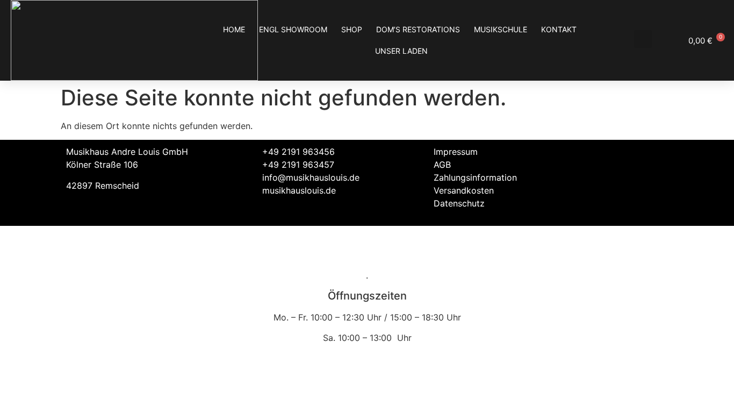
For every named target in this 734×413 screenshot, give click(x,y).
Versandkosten (464, 190)
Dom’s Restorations (418, 29)
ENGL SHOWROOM (293, 29)
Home (234, 29)
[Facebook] (624, 158)
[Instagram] (654, 158)
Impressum (456, 151)
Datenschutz (459, 203)
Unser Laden (401, 50)
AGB (442, 164)
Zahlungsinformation (475, 177)
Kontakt (559, 29)
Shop (351, 29)
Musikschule (500, 29)
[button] (643, 39)
